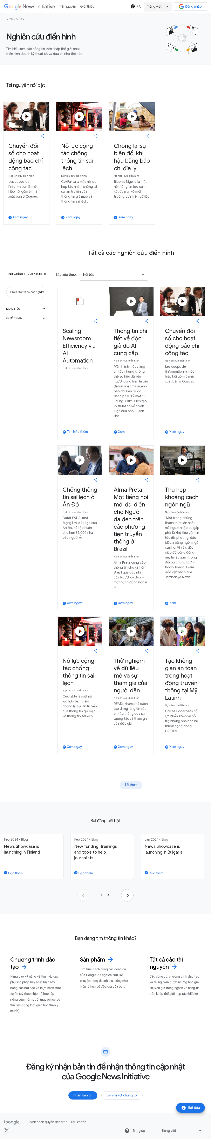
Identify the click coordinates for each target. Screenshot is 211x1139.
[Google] (12, 1122)
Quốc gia (26, 318)
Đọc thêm (15, 873)
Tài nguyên (16, 19)
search (139, 6)
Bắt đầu (190, 1107)
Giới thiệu (87, 7)
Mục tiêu (26, 308)
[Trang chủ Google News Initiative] (29, 6)
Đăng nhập (193, 7)
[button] (158, 7)
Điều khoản (78, 1122)
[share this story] (42, 136)
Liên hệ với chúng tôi (122, 1095)
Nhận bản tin (82, 1095)
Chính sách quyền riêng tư (47, 1122)
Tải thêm (131, 785)
